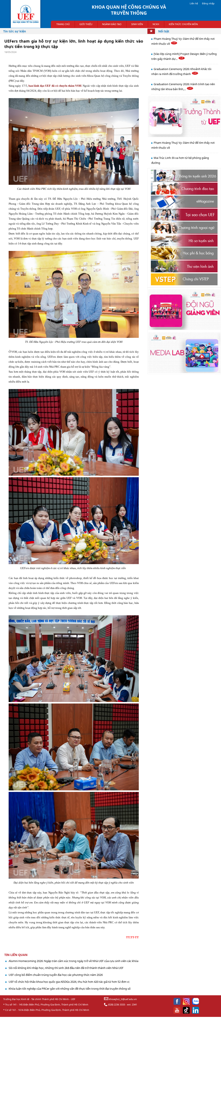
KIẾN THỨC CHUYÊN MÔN (183, 24)
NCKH (156, 24)
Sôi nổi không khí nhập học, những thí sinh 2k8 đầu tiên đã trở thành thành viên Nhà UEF (66, 968)
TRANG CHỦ (63, 24)
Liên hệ (194, 3)
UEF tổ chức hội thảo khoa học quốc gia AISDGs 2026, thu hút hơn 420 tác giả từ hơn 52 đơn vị (69, 982)
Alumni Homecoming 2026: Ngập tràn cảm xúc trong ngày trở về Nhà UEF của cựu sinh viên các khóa (73, 961)
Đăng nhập (208, 3)
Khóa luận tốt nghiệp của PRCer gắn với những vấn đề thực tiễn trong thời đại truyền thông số (70, 989)
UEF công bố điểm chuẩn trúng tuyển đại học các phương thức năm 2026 (56, 975)
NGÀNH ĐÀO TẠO (112, 24)
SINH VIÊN (137, 24)
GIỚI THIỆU (85, 24)
